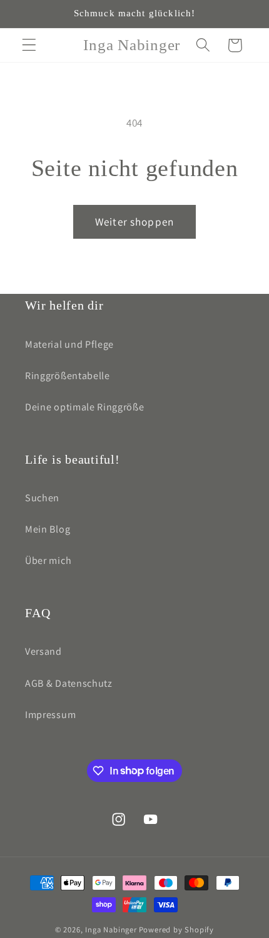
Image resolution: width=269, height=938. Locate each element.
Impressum (50, 714)
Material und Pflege (69, 344)
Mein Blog (47, 529)
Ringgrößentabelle (67, 375)
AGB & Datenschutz (69, 683)
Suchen (42, 497)
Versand (43, 651)
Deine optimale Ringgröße (85, 407)
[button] (29, 45)
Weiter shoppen (134, 221)
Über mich (48, 560)
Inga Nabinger (110, 929)
